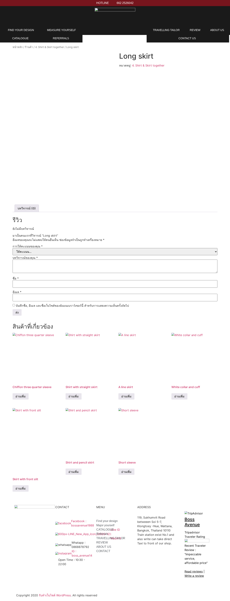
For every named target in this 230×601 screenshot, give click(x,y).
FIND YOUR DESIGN (21, 30)
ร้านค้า (29, 47)
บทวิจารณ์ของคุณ (25, 257)
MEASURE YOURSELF (61, 30)
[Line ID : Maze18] (79, 534)
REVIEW (195, 30)
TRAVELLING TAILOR (166, 30)
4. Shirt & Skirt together (49, 47)
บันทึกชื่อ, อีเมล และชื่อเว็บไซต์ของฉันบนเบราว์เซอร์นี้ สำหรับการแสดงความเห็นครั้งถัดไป (72, 305)
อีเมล (17, 292)
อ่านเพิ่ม (20, 396)
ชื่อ (16, 278)
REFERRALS (61, 38)
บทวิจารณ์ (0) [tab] (27, 208)
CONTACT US (187, 38)
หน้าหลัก (18, 47)
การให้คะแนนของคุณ (28, 246)
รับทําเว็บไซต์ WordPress (55, 595)
